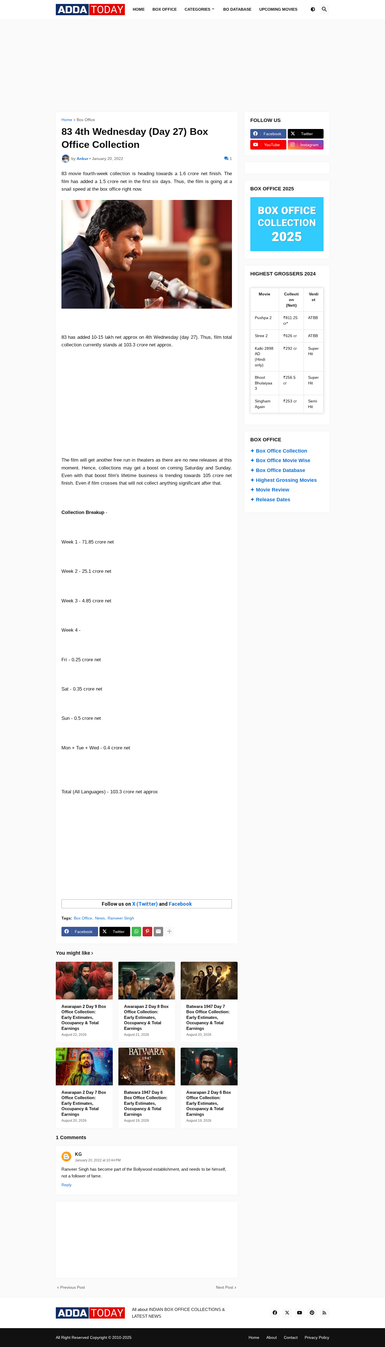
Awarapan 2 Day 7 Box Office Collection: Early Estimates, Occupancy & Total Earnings (83, 1103)
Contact (291, 1337)
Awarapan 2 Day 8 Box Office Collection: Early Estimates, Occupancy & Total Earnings (146, 1017)
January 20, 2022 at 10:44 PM (98, 1160)
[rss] (324, 1313)
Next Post (224, 1287)
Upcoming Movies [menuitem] (278, 9)
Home (66, 120)
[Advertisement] (192, 65)
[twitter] (287, 1313)
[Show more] (169, 931)
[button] (313, 9)
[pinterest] (312, 1313)
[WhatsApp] (136, 931)
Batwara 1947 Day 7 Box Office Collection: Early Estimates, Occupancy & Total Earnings (208, 1017)
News (100, 918)
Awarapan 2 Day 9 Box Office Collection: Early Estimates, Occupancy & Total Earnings (83, 1017)
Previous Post (72, 1287)
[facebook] (275, 1313)
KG (78, 1154)
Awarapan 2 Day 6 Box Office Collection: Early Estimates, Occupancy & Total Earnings (208, 1103)
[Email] (158, 931)
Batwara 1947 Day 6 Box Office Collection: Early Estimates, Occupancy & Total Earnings (145, 1103)
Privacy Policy (317, 1337)
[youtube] (299, 1313)
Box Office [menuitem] (164, 9)
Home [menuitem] (139, 9)
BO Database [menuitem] (237, 9)
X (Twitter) (145, 904)
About (271, 1337)
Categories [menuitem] (197, 9)
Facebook (180, 904)
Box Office (86, 120)
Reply (66, 1185)
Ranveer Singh (121, 918)
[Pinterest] (147, 931)
